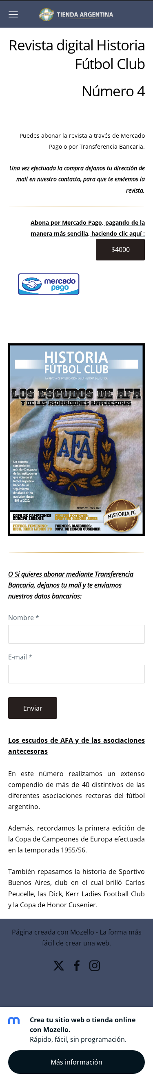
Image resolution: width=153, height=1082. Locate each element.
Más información (76, 1062)
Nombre (23, 617)
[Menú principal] (13, 14)
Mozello (82, 932)
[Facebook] (77, 965)
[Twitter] (59, 965)
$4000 (120, 249)
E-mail (20, 657)
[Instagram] (94, 965)
